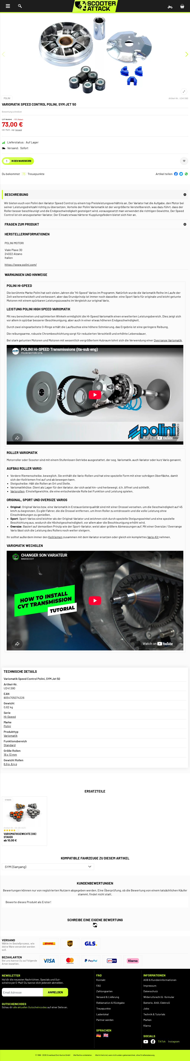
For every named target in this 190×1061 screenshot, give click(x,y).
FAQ (98, 985)
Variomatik (10, 735)
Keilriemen (55, 537)
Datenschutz (150, 991)
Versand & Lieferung (107, 997)
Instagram (174, 1041)
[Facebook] (153, 1041)
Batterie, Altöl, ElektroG (156, 1002)
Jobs (146, 1008)
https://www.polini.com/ (21, 264)
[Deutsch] (98, 1035)
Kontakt (100, 979)
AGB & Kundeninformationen (159, 979)
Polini (7, 98)
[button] (176, 174)
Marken (147, 1019)
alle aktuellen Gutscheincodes (30, 1007)
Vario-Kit (153, 537)
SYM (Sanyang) (15, 867)
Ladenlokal (102, 1014)
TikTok (162, 1041)
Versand (18, 130)
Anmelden (55, 992)
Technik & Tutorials (154, 1014)
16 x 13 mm (10, 754)
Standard (10, 745)
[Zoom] (184, 91)
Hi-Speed (10, 716)
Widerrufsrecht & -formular (158, 997)
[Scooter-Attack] (95, 6)
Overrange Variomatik (168, 340)
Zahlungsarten (104, 991)
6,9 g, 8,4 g (10, 764)
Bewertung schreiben (12, 111)
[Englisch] (106, 1035)
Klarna (147, 1025)
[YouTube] (145, 1041)
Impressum (149, 985)
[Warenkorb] (182, 6)
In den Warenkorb (21, 161)
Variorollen (17, 491)
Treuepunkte (103, 1008)
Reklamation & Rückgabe (110, 1002)
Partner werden (105, 1019)
